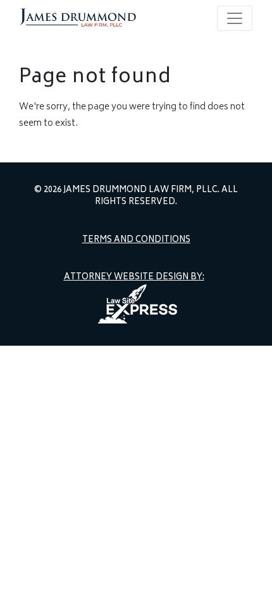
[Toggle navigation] (234, 18)
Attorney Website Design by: (134, 278)
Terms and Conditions (136, 240)
